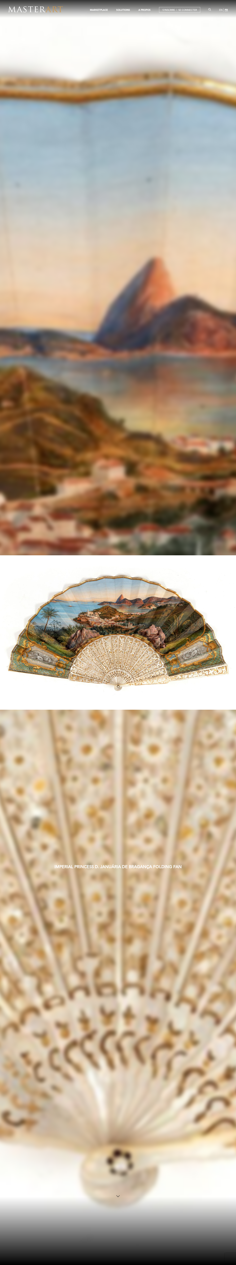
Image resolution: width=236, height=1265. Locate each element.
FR (226, 9)
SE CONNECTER (187, 9)
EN (221, 9)
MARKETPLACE (99, 9)
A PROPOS (144, 9)
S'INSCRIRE (168, 9)
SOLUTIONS (123, 9)
